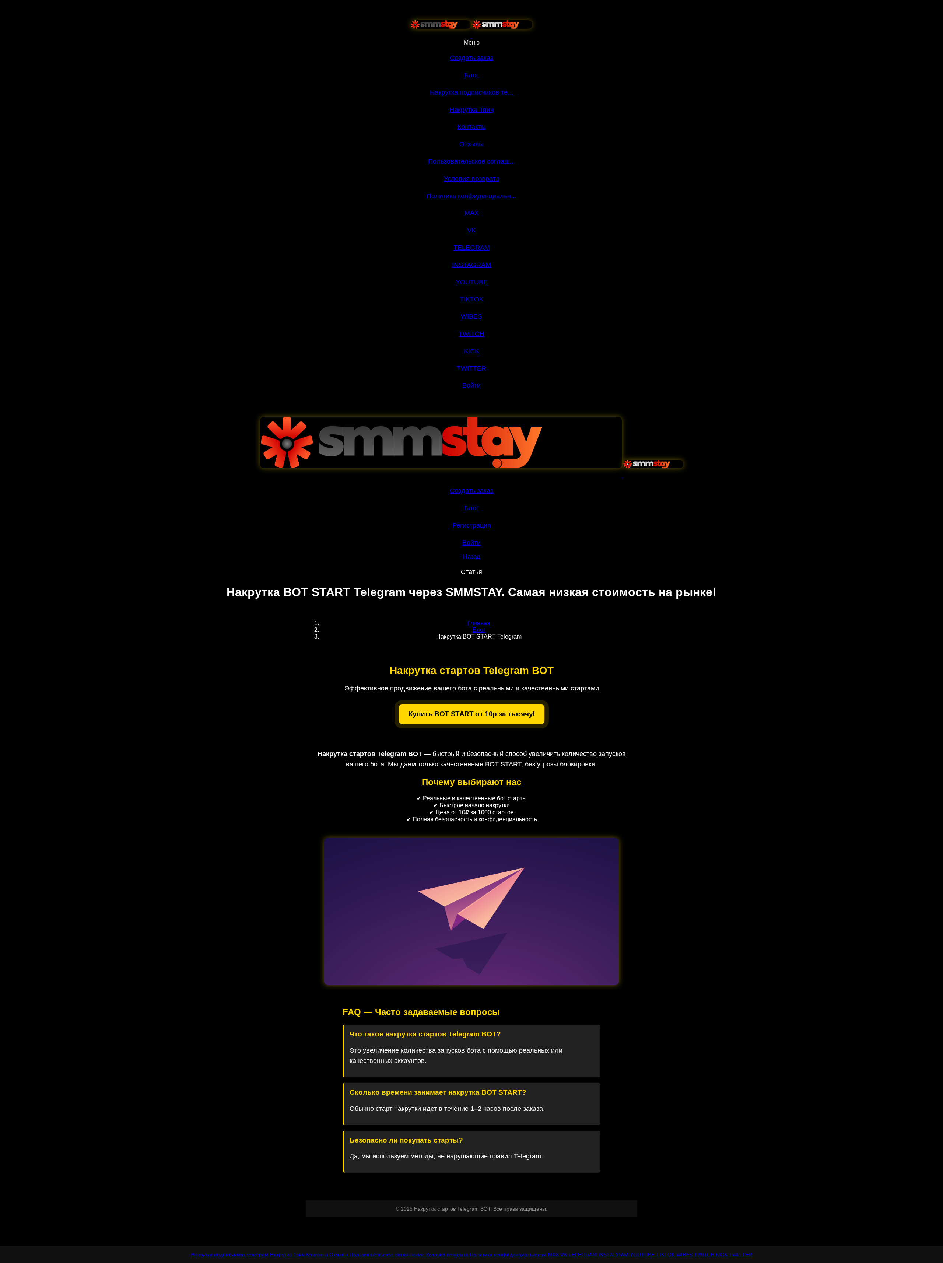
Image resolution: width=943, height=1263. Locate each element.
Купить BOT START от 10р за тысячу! (471, 714)
